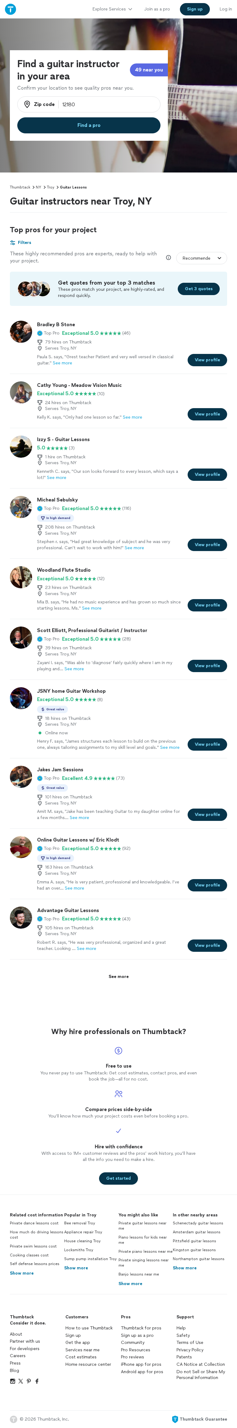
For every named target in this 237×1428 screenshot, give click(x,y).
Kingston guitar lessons (194, 1250)
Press (15, 1363)
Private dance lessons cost (34, 1223)
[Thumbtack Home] (10, 9)
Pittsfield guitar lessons (194, 1241)
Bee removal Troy (79, 1223)
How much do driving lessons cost (36, 1234)
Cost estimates (81, 1357)
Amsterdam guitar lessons (196, 1232)
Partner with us (25, 1341)
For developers (25, 1348)
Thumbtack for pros (141, 1328)
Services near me (82, 1350)
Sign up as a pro (137, 1335)
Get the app (77, 1342)
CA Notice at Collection (201, 1364)
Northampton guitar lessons (198, 1259)
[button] (48, 333)
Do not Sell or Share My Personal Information (201, 1375)
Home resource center (88, 1364)
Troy (50, 187)
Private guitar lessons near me (142, 1226)
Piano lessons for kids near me (142, 1240)
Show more (22, 1273)
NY (38, 187)
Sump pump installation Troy (90, 1259)
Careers (18, 1355)
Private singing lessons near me (143, 1263)
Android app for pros (142, 1371)
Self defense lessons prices (34, 1264)
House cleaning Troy (82, 1241)
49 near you (149, 70)
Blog (14, 1370)
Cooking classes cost (29, 1255)
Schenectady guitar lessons (198, 1223)
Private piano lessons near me (145, 1251)
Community (132, 1342)
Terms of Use (190, 1342)
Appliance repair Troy (83, 1232)
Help (181, 1328)
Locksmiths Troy (78, 1250)
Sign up (73, 1335)
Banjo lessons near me (138, 1274)
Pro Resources (135, 1350)
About (16, 1334)
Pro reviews (132, 1357)
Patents (184, 1357)
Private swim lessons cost (33, 1246)
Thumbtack (20, 187)
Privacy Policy (190, 1350)
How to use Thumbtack (89, 1328)
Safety (183, 1335)
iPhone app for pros (141, 1364)
